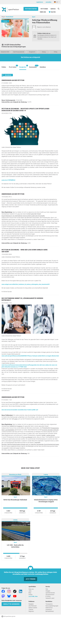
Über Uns (43, 12)
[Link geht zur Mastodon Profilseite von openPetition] (3, 596)
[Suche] (58, 9)
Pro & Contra (12, 66)
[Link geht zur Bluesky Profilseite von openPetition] (9, 596)
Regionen (31, 611)
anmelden (48, 2)
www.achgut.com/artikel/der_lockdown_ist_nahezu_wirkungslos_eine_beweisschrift (25, 284)
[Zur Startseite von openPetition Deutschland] (10, 9)
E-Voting (48, 596)
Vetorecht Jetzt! (50, 598)
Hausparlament (50, 594)
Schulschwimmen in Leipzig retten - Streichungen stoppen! (46, 501)
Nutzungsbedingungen (52, 606)
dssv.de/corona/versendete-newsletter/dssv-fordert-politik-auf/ (20, 410)
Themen (31, 609)
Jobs (30, 591)
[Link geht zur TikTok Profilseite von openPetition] (14, 591)
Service (53, 9)
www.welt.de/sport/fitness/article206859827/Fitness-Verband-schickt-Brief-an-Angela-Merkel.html (30, 356)
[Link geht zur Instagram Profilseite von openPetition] (9, 591)
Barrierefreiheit (50, 611)
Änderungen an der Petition (13, 80)
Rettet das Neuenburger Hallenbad (15, 500)
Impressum (49, 609)
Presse (30, 594)
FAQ (47, 589)
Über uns (31, 589)
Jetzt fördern (30, 579)
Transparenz (49, 604)
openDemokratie (50, 593)
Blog (30, 593)
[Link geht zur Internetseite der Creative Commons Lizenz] (2, 616)
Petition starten (31, 9)
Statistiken (43, 67)
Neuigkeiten (22, 66)
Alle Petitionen (33, 606)
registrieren (39, 2)
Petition (4, 67)
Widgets (48, 591)
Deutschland (9, 17)
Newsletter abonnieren (11, 604)
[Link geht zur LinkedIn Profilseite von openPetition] (20, 591)
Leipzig (46, 474)
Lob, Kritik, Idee (33, 596)
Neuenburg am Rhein (15, 474)
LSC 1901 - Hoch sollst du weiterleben (15, 546)
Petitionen (44, 9)
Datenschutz (49, 607)
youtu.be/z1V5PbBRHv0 (8, 180)
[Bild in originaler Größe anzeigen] (25, 144)
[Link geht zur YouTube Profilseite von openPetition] (14, 596)
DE (57, 2)
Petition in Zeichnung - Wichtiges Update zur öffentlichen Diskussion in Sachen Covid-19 (25, 110)
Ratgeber (31, 604)
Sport (33, 17)
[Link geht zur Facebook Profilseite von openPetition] (3, 591)
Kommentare (33, 66)
